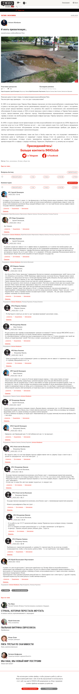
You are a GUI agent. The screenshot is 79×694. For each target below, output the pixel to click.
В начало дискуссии (20, 590)
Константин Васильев (67, 91)
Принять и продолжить (30, 689)
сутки (75, 177)
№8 (12, 350)
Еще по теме (6, 166)
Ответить (5, 211)
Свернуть (6, 208)
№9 (11, 371)
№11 (12, 447)
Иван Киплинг (57, 91)
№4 (10, 239)
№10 (12, 426)
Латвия (20, 161)
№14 (14, 539)
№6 (11, 325)
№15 (15, 515)
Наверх (5, 590)
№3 (9, 560)
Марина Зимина (50, 91)
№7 (10, 400)
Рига (7, 161)
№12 (13, 467)
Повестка (20, 10)
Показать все (16, 177)
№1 (9, 192)
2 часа (46, 177)
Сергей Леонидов (18, 220)
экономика (13, 161)
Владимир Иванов (24, 91)
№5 (11, 266)
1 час (32, 177)
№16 (13, 306)
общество (26, 161)
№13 (14, 493)
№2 (10, 218)
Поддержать (15, 208)
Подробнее (49, 689)
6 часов (60, 177)
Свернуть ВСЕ (72, 172)
